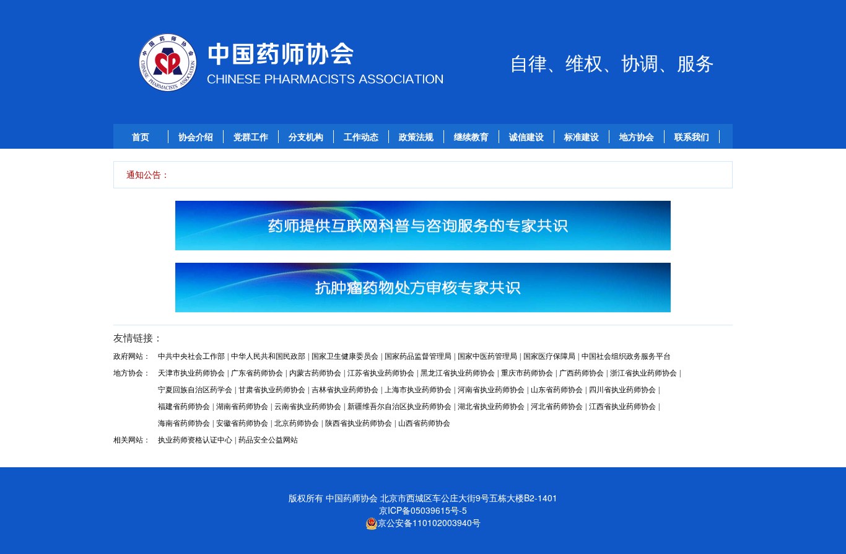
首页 (140, 137)
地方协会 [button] (636, 137)
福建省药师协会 (184, 406)
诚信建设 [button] (526, 137)
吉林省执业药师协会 (345, 389)
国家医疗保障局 (549, 356)
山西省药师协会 (424, 423)
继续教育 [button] (471, 137)
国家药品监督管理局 (418, 356)
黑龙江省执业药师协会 (458, 373)
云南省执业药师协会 (307, 406)
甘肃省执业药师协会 (271, 389)
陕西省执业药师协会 (358, 423)
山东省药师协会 (557, 389)
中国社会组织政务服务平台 (626, 356)
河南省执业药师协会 (491, 389)
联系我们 (691, 137)
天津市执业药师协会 (191, 373)
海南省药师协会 (184, 423)
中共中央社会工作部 (191, 356)
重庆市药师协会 (527, 373)
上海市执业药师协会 (418, 389)
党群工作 (250, 137)
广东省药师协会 (257, 373)
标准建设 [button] (581, 137)
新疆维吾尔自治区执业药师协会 (399, 406)
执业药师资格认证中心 (195, 440)
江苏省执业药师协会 (380, 373)
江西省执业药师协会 (622, 406)
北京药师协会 (296, 423)
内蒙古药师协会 (315, 373)
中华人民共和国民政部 (268, 356)
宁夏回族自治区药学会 (195, 389)
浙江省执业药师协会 (643, 373)
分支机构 (306, 137)
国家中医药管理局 (487, 356)
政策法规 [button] (416, 137)
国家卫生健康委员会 (345, 356)
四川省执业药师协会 (622, 389)
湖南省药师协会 (242, 406)
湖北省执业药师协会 (491, 406)
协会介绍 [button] (195, 137)
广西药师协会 (581, 373)
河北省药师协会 (557, 406)
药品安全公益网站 (268, 440)
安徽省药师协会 (242, 423)
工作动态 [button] (361, 137)
